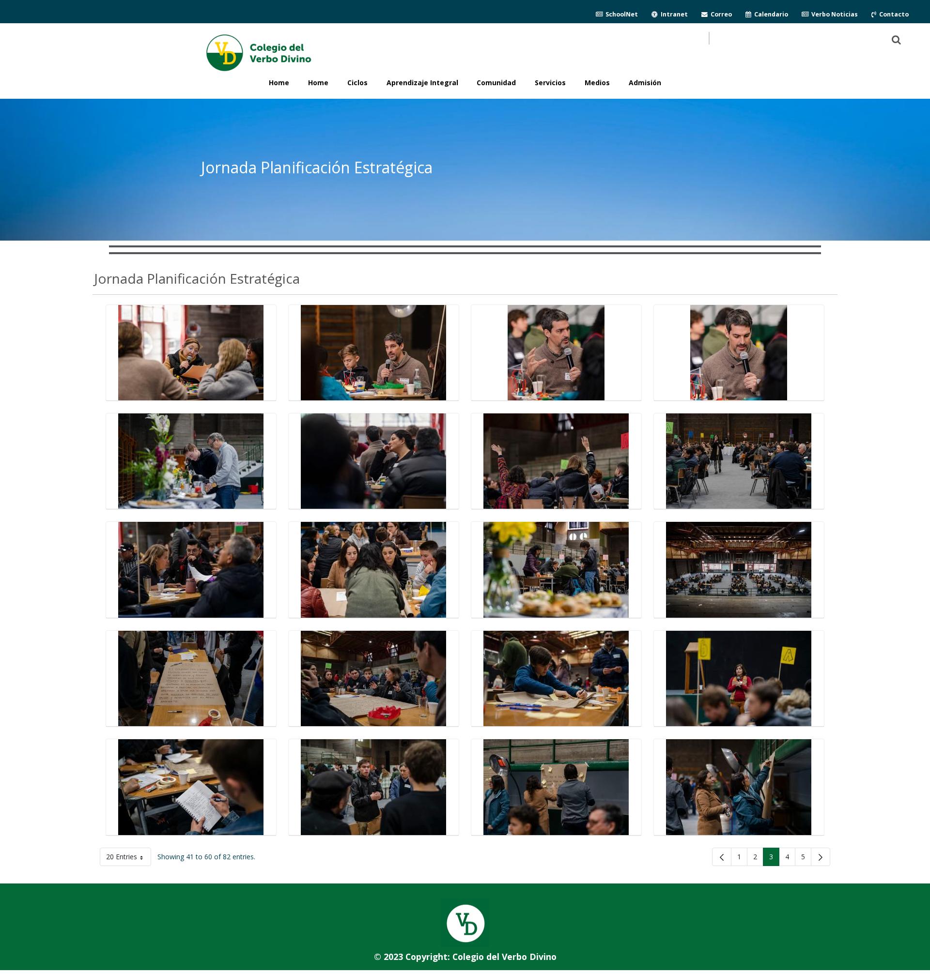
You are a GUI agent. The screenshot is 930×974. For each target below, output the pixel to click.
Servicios (550, 82)
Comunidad (496, 82)
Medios (597, 82)
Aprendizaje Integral (422, 82)
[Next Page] (820, 857)
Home (318, 82)
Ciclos (357, 82)
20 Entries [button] (128, 858)
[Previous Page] (721, 857)
